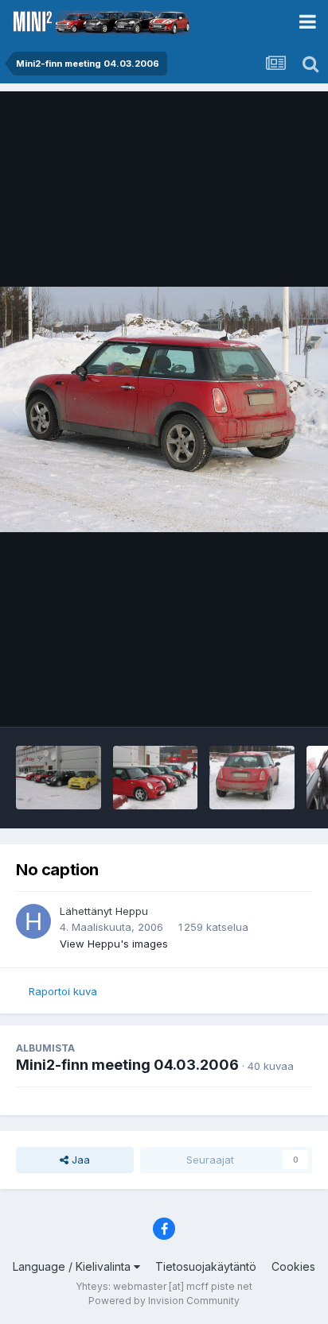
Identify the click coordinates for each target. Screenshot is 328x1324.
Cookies (293, 1266)
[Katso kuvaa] (164, 409)
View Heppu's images (114, 943)
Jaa (79, 1159)
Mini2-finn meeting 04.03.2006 (127, 1064)
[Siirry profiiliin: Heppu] (33, 921)
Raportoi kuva (63, 991)
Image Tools (262, 698)
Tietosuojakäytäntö (205, 1266)
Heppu (131, 911)
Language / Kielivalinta (73, 1266)
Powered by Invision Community (164, 1301)
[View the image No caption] (58, 777)
